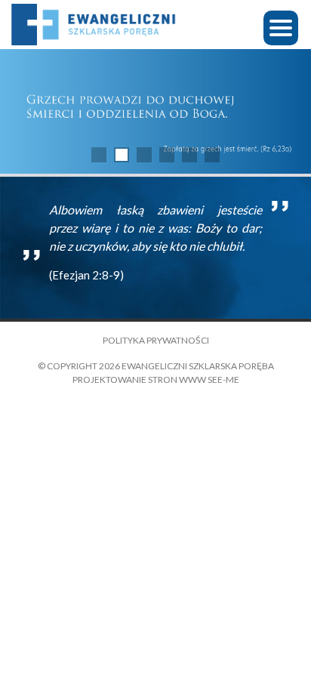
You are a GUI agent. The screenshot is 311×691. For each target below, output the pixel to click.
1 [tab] (99, 155)
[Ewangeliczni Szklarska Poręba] (94, 24)
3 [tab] (144, 155)
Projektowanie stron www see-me (155, 379)
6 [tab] (212, 155)
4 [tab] (167, 155)
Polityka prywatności (156, 340)
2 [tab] (121, 155)
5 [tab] (189, 155)
